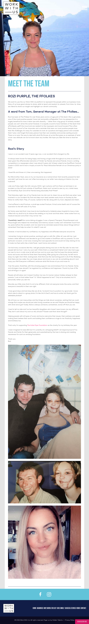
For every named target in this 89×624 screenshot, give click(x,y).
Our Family (60, 608)
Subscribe (82, 622)
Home (34, 608)
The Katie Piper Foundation (37, 325)
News (78, 608)
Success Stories (70, 608)
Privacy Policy (69, 620)
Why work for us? (50, 608)
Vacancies (40, 608)
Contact (83, 608)
